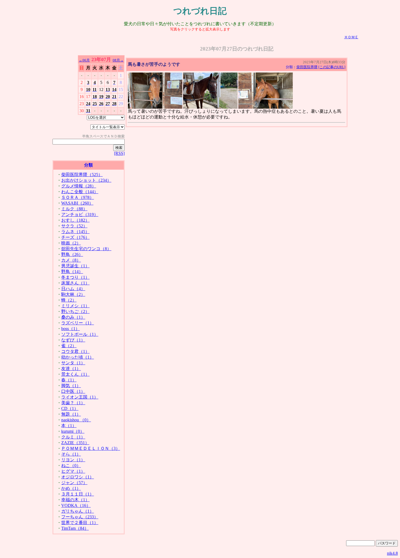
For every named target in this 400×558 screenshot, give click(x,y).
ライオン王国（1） (79, 397)
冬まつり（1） (75, 277)
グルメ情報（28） (78, 186)
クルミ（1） (73, 437)
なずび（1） (73, 340)
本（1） (68, 425)
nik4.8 (392, 553)
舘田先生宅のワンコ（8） (86, 248)
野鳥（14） (72, 271)
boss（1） (70, 328)
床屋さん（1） (75, 283)
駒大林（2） (73, 294)
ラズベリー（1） (77, 323)
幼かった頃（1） (77, 357)
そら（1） (71, 454)
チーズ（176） (75, 237)
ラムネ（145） (75, 231)
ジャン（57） (74, 482)
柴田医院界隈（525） (82, 174)
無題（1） (71, 414)
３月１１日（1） (77, 494)
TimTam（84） (75, 528)
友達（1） (71, 368)
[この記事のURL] (331, 67)
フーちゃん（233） (79, 517)
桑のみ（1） (73, 317)
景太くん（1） (75, 374)
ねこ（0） (71, 465)
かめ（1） (71, 488)
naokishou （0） (76, 420)
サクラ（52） (74, 226)
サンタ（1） (73, 362)
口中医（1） (73, 391)
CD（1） (69, 408)
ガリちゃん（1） (77, 511)
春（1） (68, 380)
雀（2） (68, 345)
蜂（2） (68, 300)
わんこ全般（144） (79, 191)
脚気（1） (71, 385)
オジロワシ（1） (77, 477)
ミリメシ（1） (75, 305)
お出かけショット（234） (86, 180)
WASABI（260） (77, 203)
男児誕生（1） (75, 266)
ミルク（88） (74, 208)
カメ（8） (71, 260)
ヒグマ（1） (73, 471)
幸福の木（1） (75, 499)
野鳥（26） (72, 254)
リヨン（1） (73, 459)
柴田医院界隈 (307, 67)
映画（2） (71, 243)
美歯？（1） (73, 402)
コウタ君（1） (75, 351)
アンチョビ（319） (79, 214)
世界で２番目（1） (79, 522)
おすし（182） (75, 220)
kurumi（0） (72, 431)
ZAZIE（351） (75, 442)
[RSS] (119, 153)
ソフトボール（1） (79, 334)
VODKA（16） (76, 505)
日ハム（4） (73, 288)
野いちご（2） (75, 311)
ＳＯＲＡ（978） (77, 197)
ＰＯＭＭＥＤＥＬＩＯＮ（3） (90, 448)
